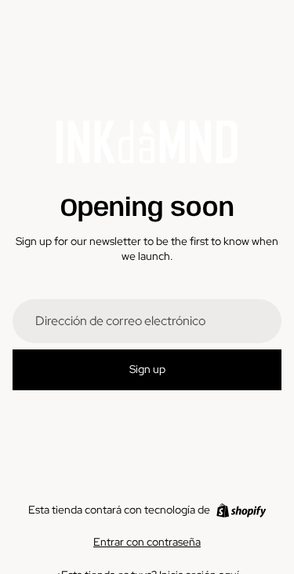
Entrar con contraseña (147, 542)
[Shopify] (241, 510)
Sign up (147, 369)
